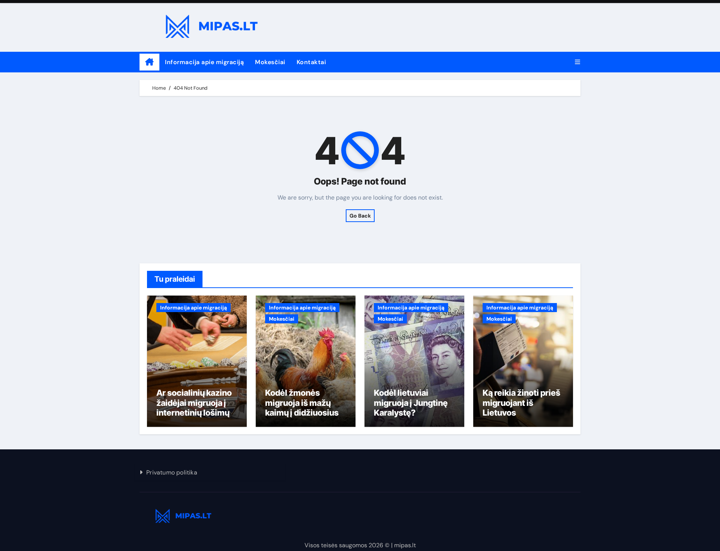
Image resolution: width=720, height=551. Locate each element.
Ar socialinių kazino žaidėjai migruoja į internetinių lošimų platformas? (194, 407)
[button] (577, 62)
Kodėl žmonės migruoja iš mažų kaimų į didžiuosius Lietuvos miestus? (302, 407)
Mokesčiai (270, 62)
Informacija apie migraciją (204, 62)
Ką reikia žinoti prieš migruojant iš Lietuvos (521, 402)
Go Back (360, 215)
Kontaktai (311, 62)
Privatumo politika (171, 472)
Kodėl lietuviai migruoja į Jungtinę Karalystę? (411, 402)
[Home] (149, 62)
